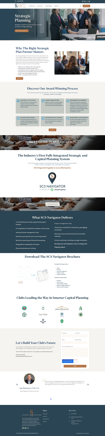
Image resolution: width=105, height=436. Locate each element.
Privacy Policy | (79, 433)
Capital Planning (48, 6)
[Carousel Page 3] (54, 399)
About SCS (39, 6)
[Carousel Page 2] (52, 399)
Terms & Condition (85, 433)
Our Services (31, 6)
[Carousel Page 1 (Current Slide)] (50, 399)
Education (56, 6)
